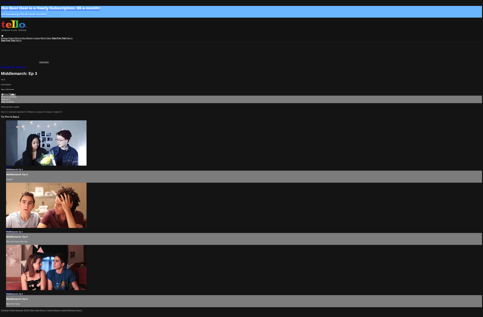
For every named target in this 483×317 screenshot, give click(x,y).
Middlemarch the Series (13, 67)
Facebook (5, 94)
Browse (4, 38)
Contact (36, 38)
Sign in (69, 38)
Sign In (18, 40)
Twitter (12, 310)
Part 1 (16, 116)
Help (32, 310)
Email (13, 94)
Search (11, 38)
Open (46, 62)
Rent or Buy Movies (24, 38)
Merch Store (46, 38)
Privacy (43, 310)
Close (41, 62)
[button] (2, 36)
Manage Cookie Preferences (64, 310)
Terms (37, 310)
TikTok (27, 310)
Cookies (49, 310)
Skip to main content (9, 2)
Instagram (19, 310)
